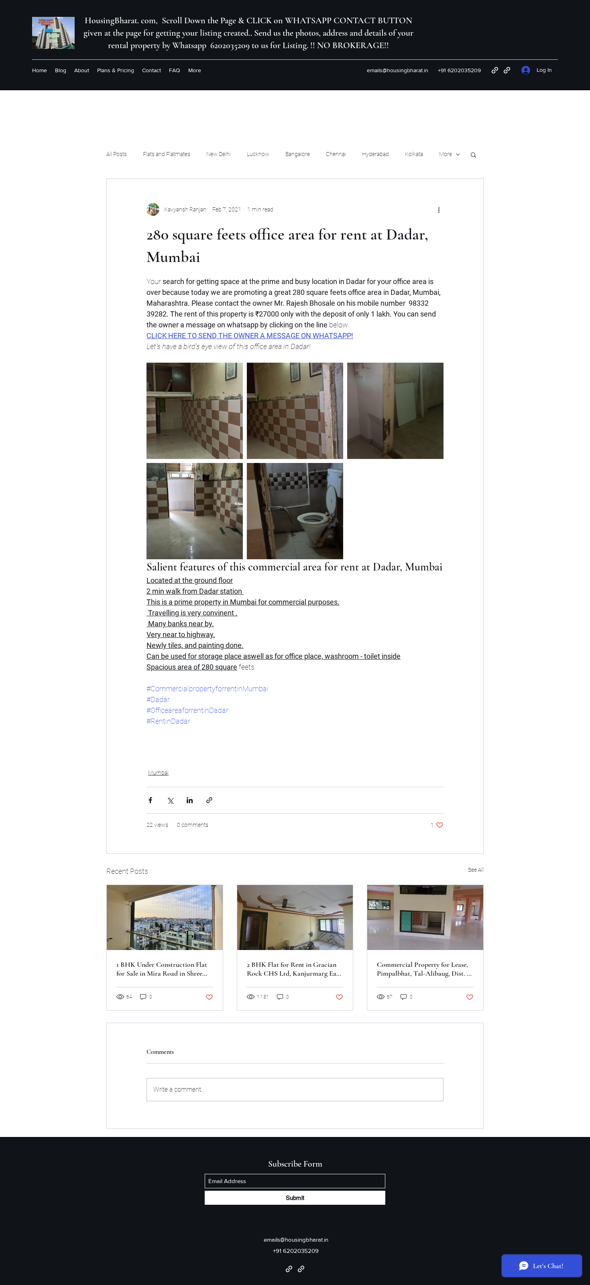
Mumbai (158, 772)
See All (476, 870)
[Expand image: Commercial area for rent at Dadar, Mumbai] (295, 411)
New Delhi (218, 154)
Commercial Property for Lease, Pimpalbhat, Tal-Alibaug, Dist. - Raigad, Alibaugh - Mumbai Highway (423, 969)
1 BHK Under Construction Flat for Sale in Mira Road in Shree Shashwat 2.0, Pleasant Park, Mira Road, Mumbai (164, 969)
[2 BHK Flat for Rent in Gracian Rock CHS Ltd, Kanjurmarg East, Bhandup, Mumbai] (295, 917)
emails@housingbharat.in (397, 70)
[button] (473, 154)
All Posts (116, 154)
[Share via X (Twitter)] (170, 800)
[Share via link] (209, 800)
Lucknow (258, 154)
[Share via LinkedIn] (189, 800)
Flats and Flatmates (166, 154)
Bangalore (297, 154)
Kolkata (414, 154)
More (445, 154)
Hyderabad (375, 154)
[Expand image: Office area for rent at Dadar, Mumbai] (194, 411)
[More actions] (439, 209)
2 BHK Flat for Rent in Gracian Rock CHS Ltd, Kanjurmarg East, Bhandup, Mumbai (295, 969)
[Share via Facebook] (150, 800)
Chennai (336, 154)
